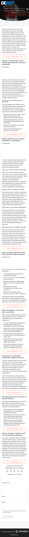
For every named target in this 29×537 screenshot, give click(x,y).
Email (3, 502)
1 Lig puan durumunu (8, 531)
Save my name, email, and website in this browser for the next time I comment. (13, 511)
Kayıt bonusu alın (18, 14)
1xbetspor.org (14, 534)
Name (4, 496)
